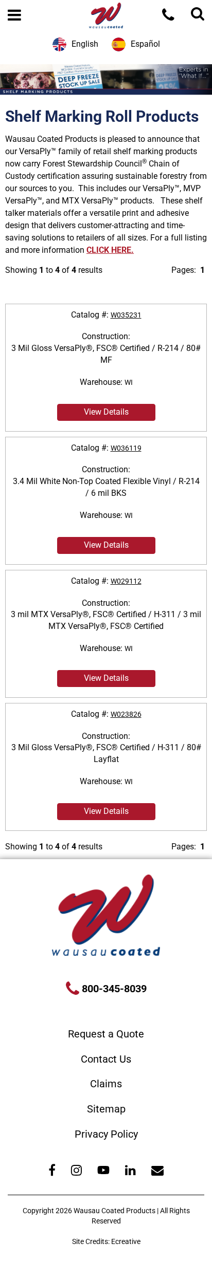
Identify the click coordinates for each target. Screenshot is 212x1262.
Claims (106, 1084)
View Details (106, 412)
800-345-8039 (113, 988)
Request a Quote (106, 1034)
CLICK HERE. (110, 250)
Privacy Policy (106, 1134)
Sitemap (106, 1109)
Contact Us (106, 1059)
